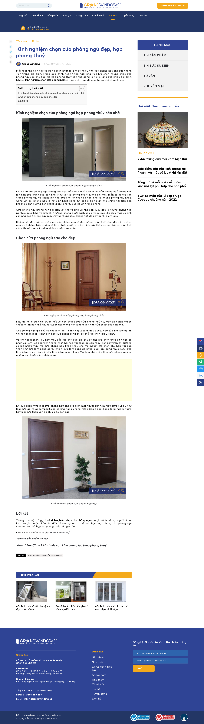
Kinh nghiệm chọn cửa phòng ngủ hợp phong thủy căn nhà (52, 93)
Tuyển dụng (127, 15)
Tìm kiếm (49, 5)
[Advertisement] (74, 380)
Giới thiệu (37, 15)
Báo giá (67, 15)
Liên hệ (143, 15)
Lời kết (24, 100)
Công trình (82, 15)
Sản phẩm (53, 15)
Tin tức (113, 15)
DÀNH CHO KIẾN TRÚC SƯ (172, 5)
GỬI (140, 668)
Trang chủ (21, 15)
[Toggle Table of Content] (80, 88)
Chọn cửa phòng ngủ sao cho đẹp (38, 97)
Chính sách (98, 15)
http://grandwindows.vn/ (54, 532)
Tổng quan (22, 41)
